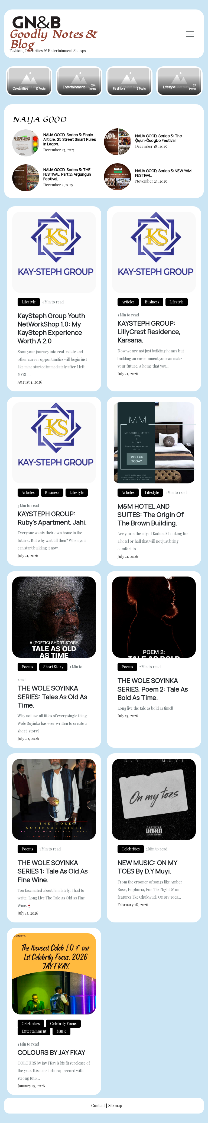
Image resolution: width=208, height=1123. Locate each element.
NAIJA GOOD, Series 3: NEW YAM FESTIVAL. (163, 173)
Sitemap (115, 1105)
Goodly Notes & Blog (52, 39)
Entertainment (34, 1031)
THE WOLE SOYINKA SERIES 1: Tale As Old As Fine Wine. (53, 871)
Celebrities (131, 849)
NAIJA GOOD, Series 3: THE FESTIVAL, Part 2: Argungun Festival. (67, 174)
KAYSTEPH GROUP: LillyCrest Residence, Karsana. (149, 331)
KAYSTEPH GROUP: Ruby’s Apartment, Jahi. (52, 517)
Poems (27, 666)
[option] (29, 81)
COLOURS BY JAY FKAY (51, 1052)
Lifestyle (29, 302)
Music (61, 1031)
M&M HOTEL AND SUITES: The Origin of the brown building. (151, 514)
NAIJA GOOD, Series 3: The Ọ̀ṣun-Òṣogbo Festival (158, 138)
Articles (128, 302)
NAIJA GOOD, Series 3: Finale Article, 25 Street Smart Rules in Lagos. (69, 139)
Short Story (53, 666)
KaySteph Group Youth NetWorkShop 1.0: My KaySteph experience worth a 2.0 (51, 328)
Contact (98, 1105)
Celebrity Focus (63, 1023)
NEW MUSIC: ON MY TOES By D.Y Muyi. (147, 866)
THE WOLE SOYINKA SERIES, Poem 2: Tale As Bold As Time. (153, 689)
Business (152, 302)
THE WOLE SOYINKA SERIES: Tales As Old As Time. (52, 696)
